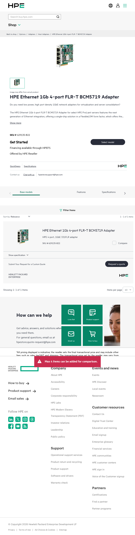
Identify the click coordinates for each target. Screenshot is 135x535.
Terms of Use (25, 530)
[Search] (58, 16)
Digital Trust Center (102, 421)
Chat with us (28, 174)
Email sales (16, 398)
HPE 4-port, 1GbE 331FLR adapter (60, 236)
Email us (71, 340)
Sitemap (63, 530)
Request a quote (116, 263)
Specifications (30, 165)
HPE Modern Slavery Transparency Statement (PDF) (67, 412)
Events (95, 374)
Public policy (58, 436)
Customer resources (108, 407)
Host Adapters (43, 34)
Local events (99, 388)
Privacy (11, 530)
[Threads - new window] (32, 419)
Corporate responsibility (64, 395)
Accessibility (58, 381)
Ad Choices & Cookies (45, 530)
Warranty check (59, 482)
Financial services (102, 448)
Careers (55, 388)
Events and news (105, 368)
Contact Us (98, 414)
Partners (99, 488)
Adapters (31, 34)
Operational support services (66, 455)
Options (22, 34)
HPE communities (101, 455)
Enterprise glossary (102, 441)
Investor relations (60, 422)
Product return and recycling (66, 461)
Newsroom (98, 395)
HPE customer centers (104, 462)
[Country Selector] (111, 5)
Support (57, 448)
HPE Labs (56, 402)
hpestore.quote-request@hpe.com (35, 342)
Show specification (17, 254)
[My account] (118, 5)
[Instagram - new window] (25, 419)
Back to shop (11, 34)
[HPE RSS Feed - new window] (25, 426)
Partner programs (101, 508)
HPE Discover (99, 381)
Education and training (104, 427)
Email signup (99, 434)
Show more (15, 122)
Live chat (71, 319)
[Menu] (125, 5)
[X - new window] (18, 419)
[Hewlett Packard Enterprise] (16, 5)
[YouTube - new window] (18, 426)
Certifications (99, 494)
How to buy (92, 340)
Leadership (57, 429)
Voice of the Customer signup (108, 476)
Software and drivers (62, 475)
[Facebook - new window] (11, 426)
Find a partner (100, 501)
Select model (107, 142)
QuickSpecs (15, 165)
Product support (92, 319)
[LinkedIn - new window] (11, 419)
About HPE (56, 374)
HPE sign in (98, 469)
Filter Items (69, 210)
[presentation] (125, 193)
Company (58, 368)
